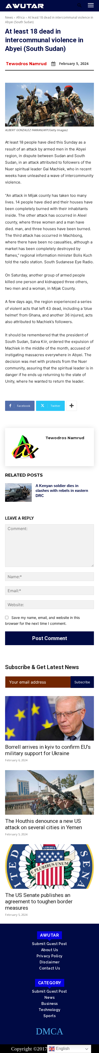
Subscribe (82, 682)
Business (49, 1004)
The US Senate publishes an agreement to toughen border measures (39, 901)
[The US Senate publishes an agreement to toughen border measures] (49, 866)
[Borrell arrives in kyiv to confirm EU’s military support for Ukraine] (49, 718)
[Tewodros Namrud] (25, 447)
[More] (71, 406)
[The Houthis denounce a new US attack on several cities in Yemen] (49, 792)
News (9, 17)
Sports (49, 1016)
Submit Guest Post (49, 944)
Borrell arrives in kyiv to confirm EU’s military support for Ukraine (48, 750)
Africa (20, 17)
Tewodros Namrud (26, 63)
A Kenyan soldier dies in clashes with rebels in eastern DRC (62, 490)
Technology (50, 1010)
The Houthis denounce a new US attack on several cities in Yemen (43, 824)
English (62, 1048)
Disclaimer (49, 962)
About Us (49, 950)
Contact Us (49, 968)
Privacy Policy (50, 956)
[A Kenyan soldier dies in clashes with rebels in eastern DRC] (18, 492)
